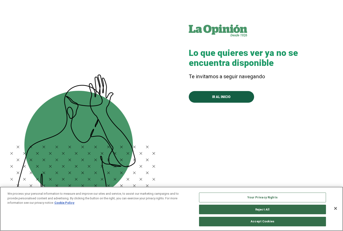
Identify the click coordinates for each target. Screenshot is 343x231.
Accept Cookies (262, 221)
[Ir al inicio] (218, 30)
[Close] (335, 208)
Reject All (262, 209)
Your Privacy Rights (262, 197)
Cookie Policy (64, 202)
